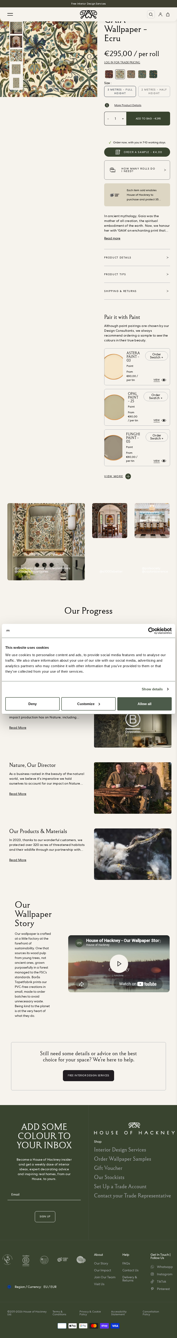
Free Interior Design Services (88, 3)
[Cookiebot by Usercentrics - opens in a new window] (151, 630)
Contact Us (130, 1270)
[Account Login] (160, 14)
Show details (152, 689)
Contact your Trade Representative (132, 1195)
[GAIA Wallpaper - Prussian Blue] (142, 74)
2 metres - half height (154, 91)
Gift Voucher (108, 1168)
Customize (85, 704)
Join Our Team (104, 1277)
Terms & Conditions (59, 1313)
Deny (32, 704)
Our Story (101, 1263)
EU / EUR (50, 1287)
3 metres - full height (120, 91)
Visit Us (99, 1284)
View (156, 379)
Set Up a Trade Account (120, 1186)
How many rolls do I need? (138, 170)
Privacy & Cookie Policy (90, 1313)
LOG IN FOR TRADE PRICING (122, 62)
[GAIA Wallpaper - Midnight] (153, 74)
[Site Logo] (88, 14)
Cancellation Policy (151, 1313)
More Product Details (127, 105)
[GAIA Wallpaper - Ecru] (120, 74)
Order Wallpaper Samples (122, 1158)
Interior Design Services (120, 1149)
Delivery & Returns (129, 1278)
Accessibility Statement (119, 1313)
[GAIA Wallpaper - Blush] (131, 74)
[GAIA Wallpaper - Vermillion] (109, 74)
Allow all (144, 704)
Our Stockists (109, 1177)
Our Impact (102, 1270)
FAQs (126, 1263)
